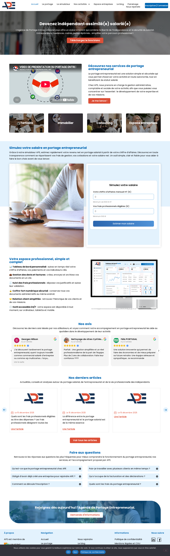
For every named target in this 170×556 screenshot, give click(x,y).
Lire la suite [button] (19, 362)
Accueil (34, 4)
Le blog (120, 4)
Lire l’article (17, 429)
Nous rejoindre (133, 6)
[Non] (165, 550)
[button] (159, 351)
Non (75, 552)
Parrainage (133, 4)
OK (68, 552)
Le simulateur (63, 4)
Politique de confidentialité (92, 552)
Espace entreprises (103, 4)
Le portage (47, 4)
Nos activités (80, 4)
